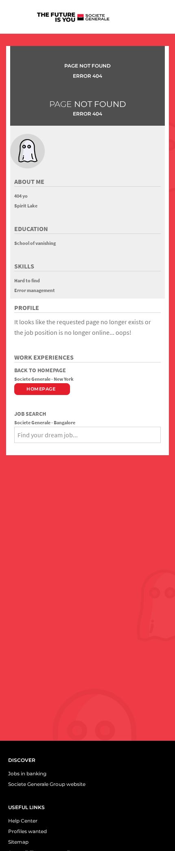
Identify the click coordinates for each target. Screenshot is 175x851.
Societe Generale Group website (46, 784)
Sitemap (18, 842)
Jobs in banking (27, 773)
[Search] (17, 448)
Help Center (22, 821)
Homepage (40, 389)
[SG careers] (77, 19)
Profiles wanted (27, 831)
